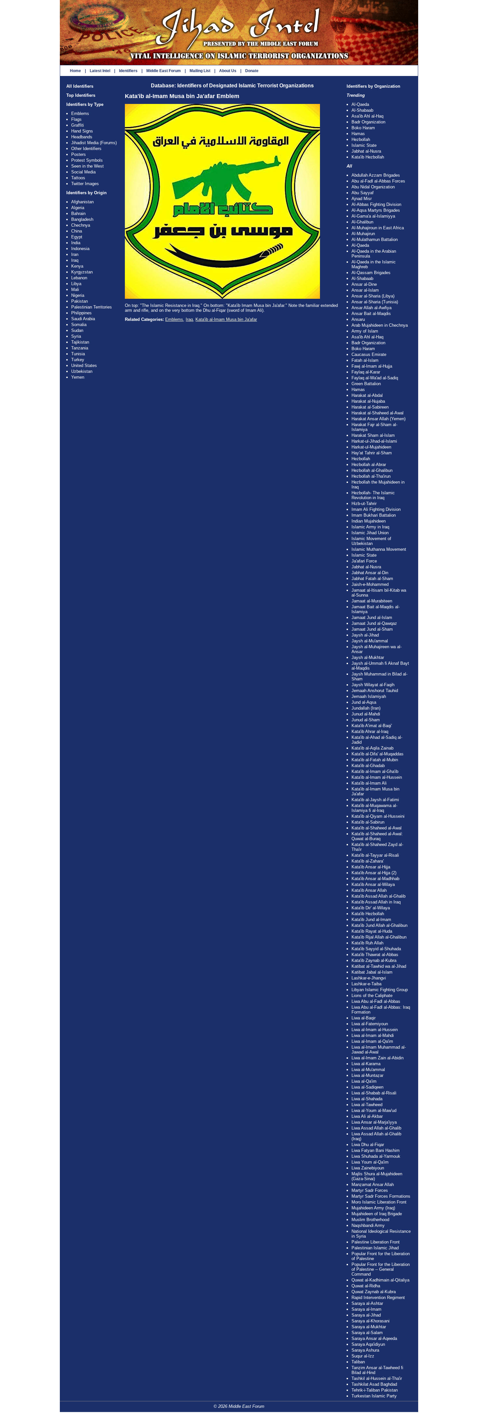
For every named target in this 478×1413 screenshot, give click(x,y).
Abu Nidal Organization (373, 186)
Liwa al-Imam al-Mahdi (373, 1035)
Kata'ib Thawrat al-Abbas (375, 954)
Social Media (83, 172)
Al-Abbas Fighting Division (376, 204)
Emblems (80, 113)
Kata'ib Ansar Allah (369, 890)
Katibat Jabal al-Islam (372, 972)
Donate (252, 71)
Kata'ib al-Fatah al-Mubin (375, 759)
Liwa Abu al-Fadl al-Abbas (376, 1001)
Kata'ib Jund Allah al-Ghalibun (379, 925)
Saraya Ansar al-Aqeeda (374, 1338)
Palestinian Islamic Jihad (375, 1247)
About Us (227, 71)
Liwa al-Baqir (364, 1018)
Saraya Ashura (365, 1350)
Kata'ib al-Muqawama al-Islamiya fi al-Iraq (374, 808)
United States (84, 365)
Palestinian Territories (91, 307)
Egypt (76, 236)
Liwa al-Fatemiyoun (370, 1023)
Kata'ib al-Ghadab (368, 765)
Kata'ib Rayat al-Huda (372, 931)
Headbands (81, 136)
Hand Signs (82, 131)
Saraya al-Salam (367, 1332)
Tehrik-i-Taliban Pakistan (375, 1390)
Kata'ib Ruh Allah (367, 942)
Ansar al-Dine (364, 284)
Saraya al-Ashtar (367, 1303)
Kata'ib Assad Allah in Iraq (376, 902)
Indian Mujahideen (369, 521)
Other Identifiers (86, 148)
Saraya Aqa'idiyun (368, 1344)
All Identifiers (79, 86)
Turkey (77, 359)
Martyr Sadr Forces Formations (381, 1196)
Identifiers (128, 71)
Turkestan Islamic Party (374, 1396)
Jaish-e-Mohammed (370, 584)
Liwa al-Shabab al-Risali (374, 1093)
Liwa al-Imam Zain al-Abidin (378, 1057)
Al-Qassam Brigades (371, 272)
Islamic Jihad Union (370, 532)
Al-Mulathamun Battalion (375, 239)
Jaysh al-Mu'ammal (370, 640)
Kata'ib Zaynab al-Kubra (374, 960)
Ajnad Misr (362, 198)
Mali (75, 289)
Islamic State (364, 145)
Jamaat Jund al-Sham (372, 629)
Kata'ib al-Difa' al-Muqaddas (378, 753)
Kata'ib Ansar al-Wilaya (373, 884)
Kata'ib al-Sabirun (368, 822)
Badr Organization (368, 122)
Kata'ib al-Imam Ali (369, 783)
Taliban (358, 1361)
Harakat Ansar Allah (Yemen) (378, 418)
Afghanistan (82, 201)
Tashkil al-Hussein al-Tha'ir (377, 1378)
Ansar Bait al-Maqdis (371, 313)
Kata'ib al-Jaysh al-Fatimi (375, 799)
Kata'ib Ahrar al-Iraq (370, 731)
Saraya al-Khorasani (371, 1320)
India (75, 242)
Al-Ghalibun (362, 222)
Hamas (358, 133)
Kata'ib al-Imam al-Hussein (377, 777)
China (76, 231)
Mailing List (200, 71)
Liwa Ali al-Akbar (367, 1116)
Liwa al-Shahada (367, 1098)
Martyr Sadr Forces (370, 1190)
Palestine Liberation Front (376, 1242)
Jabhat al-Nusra (366, 151)
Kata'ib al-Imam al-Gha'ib (375, 771)
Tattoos (78, 177)
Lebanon (79, 277)
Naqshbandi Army (368, 1225)
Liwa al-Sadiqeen (367, 1087)
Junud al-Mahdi (366, 714)
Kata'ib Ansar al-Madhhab (375, 878)
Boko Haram (363, 127)
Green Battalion (366, 383)
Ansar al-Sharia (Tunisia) (375, 301)
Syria (76, 336)
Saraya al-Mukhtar (369, 1326)
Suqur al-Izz (363, 1356)
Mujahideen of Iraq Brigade (377, 1213)
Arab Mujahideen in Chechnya (380, 325)
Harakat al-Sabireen (370, 407)
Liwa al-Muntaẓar (367, 1075)
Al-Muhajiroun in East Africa (378, 227)
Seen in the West (87, 166)
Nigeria (77, 295)
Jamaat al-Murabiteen (372, 601)
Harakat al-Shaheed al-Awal (378, 412)
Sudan (77, 330)
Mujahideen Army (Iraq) (373, 1207)
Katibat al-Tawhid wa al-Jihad (379, 966)
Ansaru (358, 319)
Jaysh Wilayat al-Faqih (373, 684)
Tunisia (78, 353)
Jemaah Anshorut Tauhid (375, 690)
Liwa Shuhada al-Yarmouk (376, 1156)
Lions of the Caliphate (372, 995)
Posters (78, 154)
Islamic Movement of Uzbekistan (371, 541)
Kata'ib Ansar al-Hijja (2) (374, 872)
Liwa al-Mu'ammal (368, 1069)
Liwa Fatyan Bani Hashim (376, 1150)
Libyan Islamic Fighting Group (380, 989)
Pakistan (79, 301)
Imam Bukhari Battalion (374, 515)
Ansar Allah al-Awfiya (372, 307)
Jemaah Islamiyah (369, 696)
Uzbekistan (81, 371)
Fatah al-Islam (365, 360)
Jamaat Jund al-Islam (372, 617)
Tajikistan (80, 342)
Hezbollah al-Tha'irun (371, 476)
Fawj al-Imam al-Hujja (372, 366)
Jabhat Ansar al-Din (370, 572)
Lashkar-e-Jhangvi (369, 978)
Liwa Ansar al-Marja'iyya (374, 1122)
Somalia (78, 324)
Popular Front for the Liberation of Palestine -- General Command (381, 1269)
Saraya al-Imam (366, 1309)
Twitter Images (85, 183)
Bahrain (78, 213)
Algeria (77, 207)
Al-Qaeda (360, 104)
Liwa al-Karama (366, 1063)
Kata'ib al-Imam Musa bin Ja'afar (226, 319)
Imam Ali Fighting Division (376, 509)
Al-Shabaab (362, 110)
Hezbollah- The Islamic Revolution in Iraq (373, 495)
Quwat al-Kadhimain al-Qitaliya (380, 1280)
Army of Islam (365, 331)
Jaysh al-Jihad (365, 635)
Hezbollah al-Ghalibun (372, 470)
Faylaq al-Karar (366, 372)
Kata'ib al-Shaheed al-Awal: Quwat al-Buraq (377, 836)
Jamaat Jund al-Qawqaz (374, 623)
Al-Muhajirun (363, 233)
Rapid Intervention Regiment (378, 1297)
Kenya (77, 266)
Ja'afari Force (364, 561)
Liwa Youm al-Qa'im (370, 1162)
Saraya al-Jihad (366, 1315)
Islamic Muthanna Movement (379, 549)
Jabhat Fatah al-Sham (372, 578)
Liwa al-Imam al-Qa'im (372, 1041)
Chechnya (80, 225)
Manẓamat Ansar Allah (373, 1184)
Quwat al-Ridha (366, 1285)
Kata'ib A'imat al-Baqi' (372, 725)
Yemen (77, 377)
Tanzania (79, 348)
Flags (76, 119)
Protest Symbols (87, 160)
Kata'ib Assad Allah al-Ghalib (378, 896)
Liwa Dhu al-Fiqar (368, 1144)
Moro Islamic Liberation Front (379, 1202)
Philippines (81, 312)
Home (75, 71)
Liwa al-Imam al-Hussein (375, 1029)
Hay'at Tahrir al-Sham (372, 452)
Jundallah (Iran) (366, 708)
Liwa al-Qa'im (364, 1081)
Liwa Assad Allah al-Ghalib (376, 1128)
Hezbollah (361, 139)
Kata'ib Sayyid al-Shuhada (376, 948)
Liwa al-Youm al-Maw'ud (374, 1110)
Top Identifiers (80, 95)
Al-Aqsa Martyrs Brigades (376, 210)
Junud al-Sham (366, 719)
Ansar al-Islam (365, 290)
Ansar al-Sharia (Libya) (373, 296)
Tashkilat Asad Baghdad (374, 1384)
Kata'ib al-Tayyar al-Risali (375, 855)
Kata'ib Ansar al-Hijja (371, 866)
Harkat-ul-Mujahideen (371, 447)
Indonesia (80, 248)
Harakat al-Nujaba (368, 401)
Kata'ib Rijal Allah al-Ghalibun (379, 937)
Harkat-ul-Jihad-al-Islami (374, 441)
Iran (74, 254)
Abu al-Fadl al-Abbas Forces (378, 181)
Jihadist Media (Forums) (94, 142)
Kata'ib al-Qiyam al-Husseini (378, 816)
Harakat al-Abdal (367, 395)
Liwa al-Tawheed (367, 1104)
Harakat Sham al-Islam (373, 435)
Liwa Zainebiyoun (368, 1168)
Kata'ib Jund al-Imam (371, 919)
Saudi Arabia (83, 318)
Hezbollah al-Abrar (369, 464)
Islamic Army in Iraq (370, 526)
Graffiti (77, 125)
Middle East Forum (163, 71)
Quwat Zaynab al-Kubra (374, 1291)
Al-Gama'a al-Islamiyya (373, 216)
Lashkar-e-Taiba (366, 983)
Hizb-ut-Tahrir (364, 503)
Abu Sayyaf (363, 192)
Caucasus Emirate (369, 354)
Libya (76, 283)
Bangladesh (82, 219)
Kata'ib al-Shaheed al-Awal (377, 828)
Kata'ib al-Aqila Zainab (372, 748)
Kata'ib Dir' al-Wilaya (371, 907)
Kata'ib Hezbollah (368, 157)
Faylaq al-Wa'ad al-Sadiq (375, 377)
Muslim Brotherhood (370, 1219)
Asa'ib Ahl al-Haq (367, 116)
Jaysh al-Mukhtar (368, 657)
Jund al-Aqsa (364, 702)
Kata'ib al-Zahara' (368, 861)
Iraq (74, 260)
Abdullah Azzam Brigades (376, 175)
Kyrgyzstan (82, 272)
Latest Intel (100, 71)
